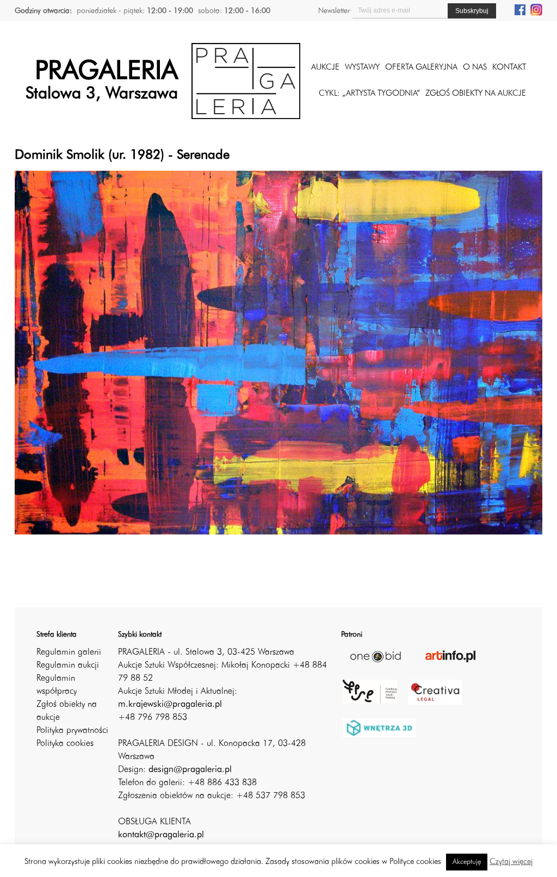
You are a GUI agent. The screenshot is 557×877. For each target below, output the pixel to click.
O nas (475, 68)
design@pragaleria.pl (190, 770)
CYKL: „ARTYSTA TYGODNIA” (369, 94)
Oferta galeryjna (421, 68)
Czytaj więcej (511, 862)
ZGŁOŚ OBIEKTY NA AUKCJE (475, 94)
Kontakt (509, 68)
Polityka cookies (65, 743)
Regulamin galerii (68, 652)
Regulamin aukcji (67, 665)
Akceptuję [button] (467, 862)
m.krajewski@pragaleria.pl (170, 704)
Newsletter (334, 11)
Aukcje (325, 68)
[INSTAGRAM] (536, 9)
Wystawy (362, 68)
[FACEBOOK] (520, 9)
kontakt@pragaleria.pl (161, 835)
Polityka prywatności (72, 730)
